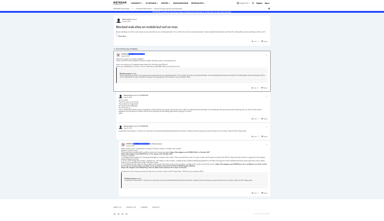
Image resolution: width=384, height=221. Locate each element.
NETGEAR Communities (121, 9)
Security (156, 207)
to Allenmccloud (156, 144)
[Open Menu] (269, 8)
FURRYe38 (124, 54)
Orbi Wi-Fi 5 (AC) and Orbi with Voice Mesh (168, 9)
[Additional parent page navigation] (132, 8)
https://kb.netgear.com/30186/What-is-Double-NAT (190, 152)
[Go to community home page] (120, 3)
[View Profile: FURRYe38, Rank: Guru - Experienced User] (118, 55)
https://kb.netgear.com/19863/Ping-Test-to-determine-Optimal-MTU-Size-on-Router (154, 167)
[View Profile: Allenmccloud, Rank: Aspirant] (118, 20)
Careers (144, 207)
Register (259, 3)
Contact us (131, 207)
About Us (117, 207)
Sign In (267, 3)
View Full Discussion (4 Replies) (127, 49)
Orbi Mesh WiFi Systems (144, 9)
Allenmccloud (126, 19)
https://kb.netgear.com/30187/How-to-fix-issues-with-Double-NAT (147, 154)
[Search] (253, 3)
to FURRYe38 (143, 95)
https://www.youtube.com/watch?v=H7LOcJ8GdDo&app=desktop (170, 166)
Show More (122, 36)
